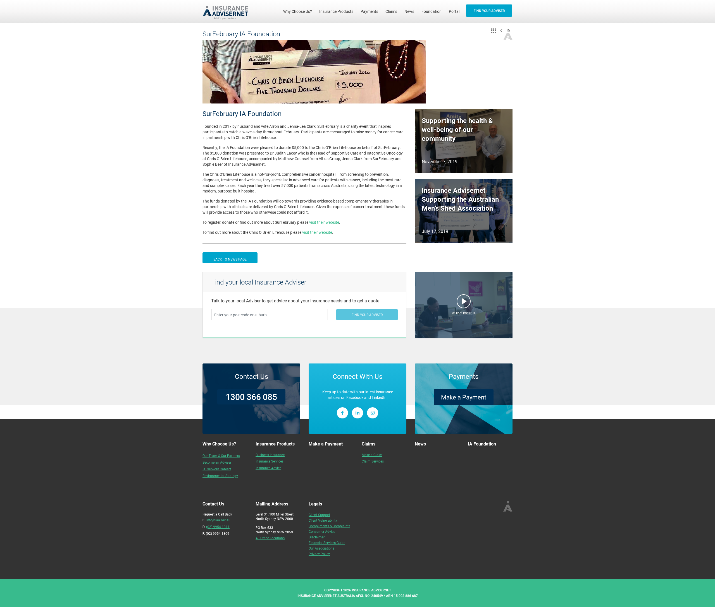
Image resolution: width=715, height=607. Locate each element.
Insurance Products (336, 11)
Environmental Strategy (220, 475)
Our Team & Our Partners (221, 455)
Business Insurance (270, 454)
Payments (369, 11)
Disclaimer (317, 537)
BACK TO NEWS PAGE (230, 259)
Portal (454, 11)
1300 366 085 (251, 396)
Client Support (319, 514)
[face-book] (342, 412)
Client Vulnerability (323, 520)
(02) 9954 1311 (218, 526)
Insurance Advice (268, 468)
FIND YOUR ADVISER (489, 10)
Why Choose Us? (299, 11)
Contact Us (251, 376)
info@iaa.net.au (218, 520)
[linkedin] (357, 412)
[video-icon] (464, 302)
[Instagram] (372, 412)
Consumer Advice (322, 531)
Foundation (431, 11)
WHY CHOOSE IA (464, 313)
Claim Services (373, 461)
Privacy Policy (319, 553)
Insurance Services (269, 461)
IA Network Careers (216, 469)
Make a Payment (463, 397)
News (409, 11)
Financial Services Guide (327, 542)
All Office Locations (270, 538)
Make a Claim (372, 454)
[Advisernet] (227, 11)
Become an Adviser (216, 462)
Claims (391, 11)
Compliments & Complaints (329, 526)
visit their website (324, 222)
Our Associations (321, 548)
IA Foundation (482, 443)
